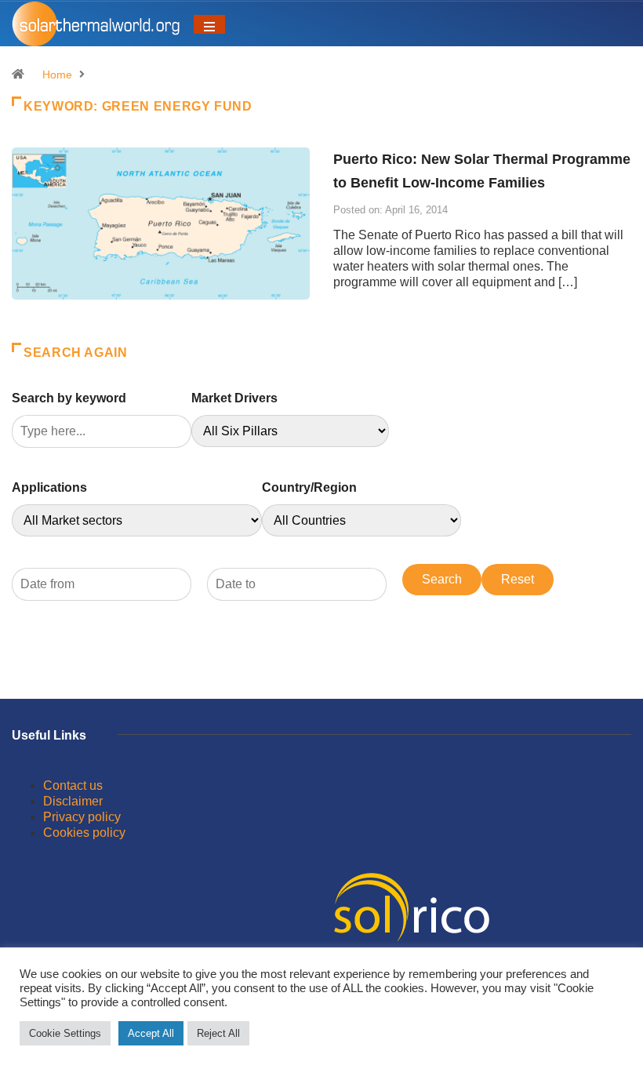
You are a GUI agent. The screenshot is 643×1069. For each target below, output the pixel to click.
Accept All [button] (151, 1033)
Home (57, 74)
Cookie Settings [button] (65, 1033)
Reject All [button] (218, 1033)
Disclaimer (73, 801)
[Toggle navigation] (209, 24)
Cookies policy (84, 832)
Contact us (73, 785)
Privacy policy (82, 817)
